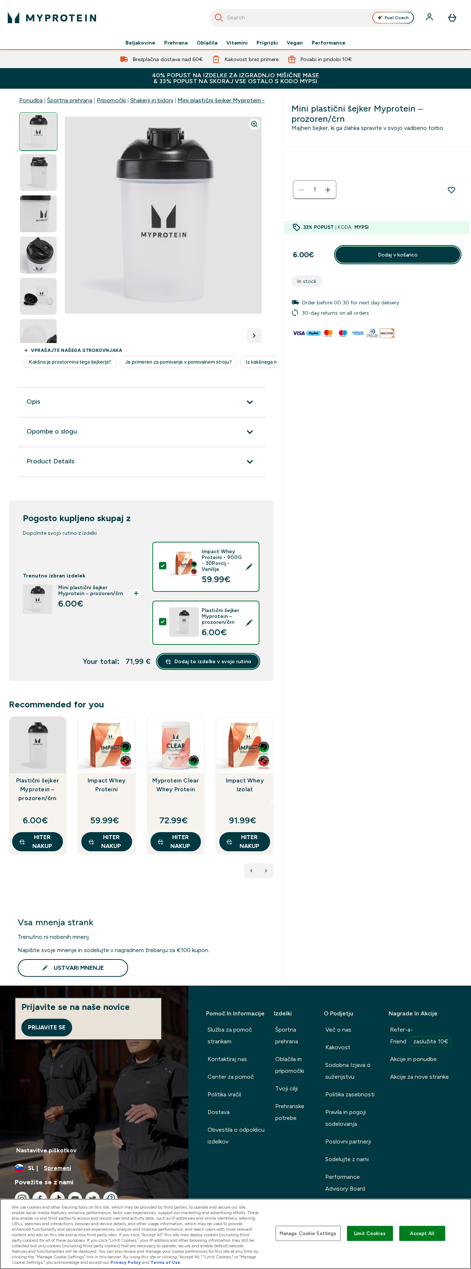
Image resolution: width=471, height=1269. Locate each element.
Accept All (422, 1233)
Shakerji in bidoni (151, 100)
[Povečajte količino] (328, 190)
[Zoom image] (254, 124)
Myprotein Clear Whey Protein (175, 784)
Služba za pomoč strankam (230, 1035)
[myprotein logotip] (52, 17)
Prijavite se (46, 1027)
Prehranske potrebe (289, 1112)
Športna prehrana (69, 100)
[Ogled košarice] (452, 17)
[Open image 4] (38, 255)
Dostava (219, 1112)
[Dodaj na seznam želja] (451, 190)
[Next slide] (271, 801)
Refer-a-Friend (419, 1035)
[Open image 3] (38, 214)
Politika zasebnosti (350, 1094)
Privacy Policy (125, 1262)
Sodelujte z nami (347, 1159)
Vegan (295, 42)
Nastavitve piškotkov (46, 1150)
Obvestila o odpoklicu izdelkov (236, 1136)
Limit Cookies (370, 1233)
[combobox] (313, 17)
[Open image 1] (38, 131)
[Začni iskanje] (219, 17)
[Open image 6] (38, 337)
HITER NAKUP (42, 841)
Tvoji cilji (286, 1088)
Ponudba (31, 100)
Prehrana (176, 42)
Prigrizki (267, 42)
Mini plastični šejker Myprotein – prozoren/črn (240, 100)
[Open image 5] (38, 296)
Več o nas (338, 1029)
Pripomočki (111, 100)
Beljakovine (140, 42)
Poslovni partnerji (348, 1141)
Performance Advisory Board (345, 1183)
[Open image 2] (38, 172)
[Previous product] (251, 870)
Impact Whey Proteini (106, 784)
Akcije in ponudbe (413, 1059)
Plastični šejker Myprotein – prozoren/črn (37, 789)
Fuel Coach (397, 17)
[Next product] (266, 870)
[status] (314, 190)
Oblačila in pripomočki (289, 1065)
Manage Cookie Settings (308, 1233)
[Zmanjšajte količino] (301, 190)
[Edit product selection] (249, 566)
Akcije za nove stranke (419, 1077)
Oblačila (206, 42)
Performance (329, 42)
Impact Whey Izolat (245, 784)
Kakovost (337, 1047)
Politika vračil (224, 1094)
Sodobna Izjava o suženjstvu (348, 1071)
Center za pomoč (231, 1077)
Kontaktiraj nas (227, 1059)
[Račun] (430, 18)
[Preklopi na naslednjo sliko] (254, 335)
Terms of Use (165, 1262)
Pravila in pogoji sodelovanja (345, 1118)
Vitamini (237, 42)
